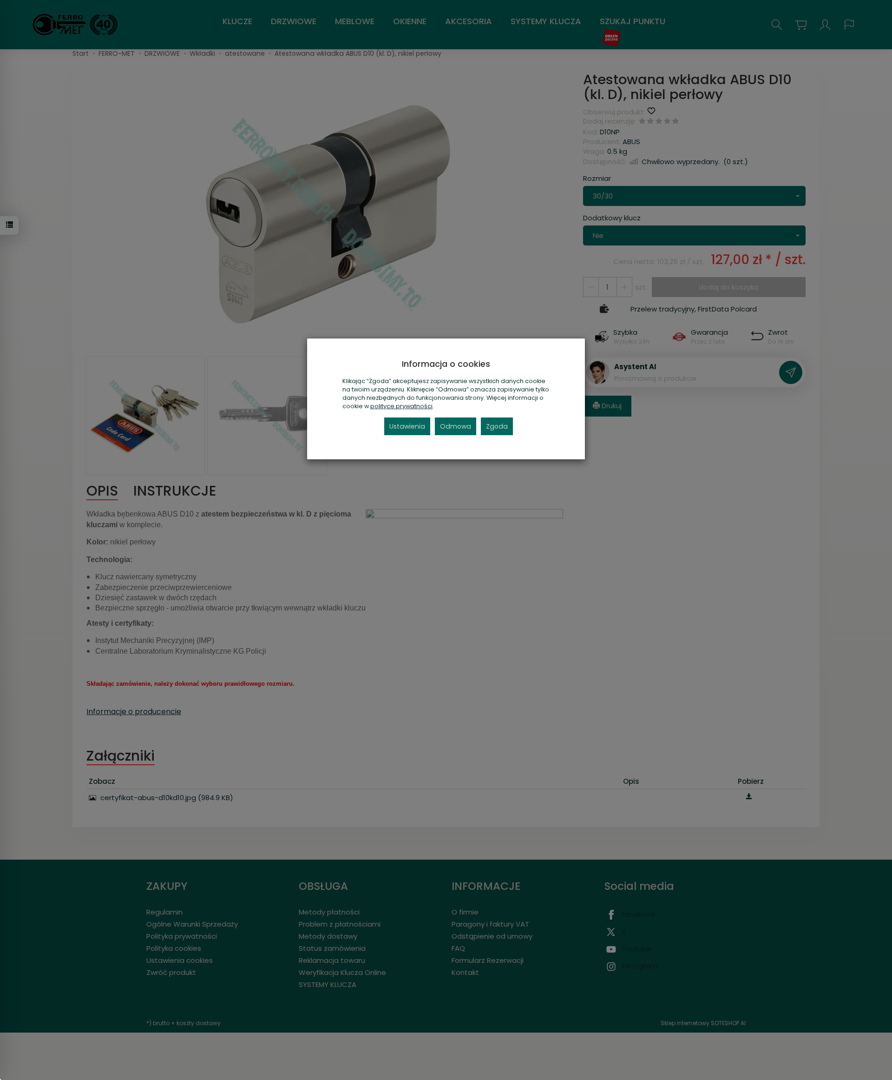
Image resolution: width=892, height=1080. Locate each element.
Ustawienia (407, 426)
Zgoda (497, 426)
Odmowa (455, 426)
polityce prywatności (401, 406)
